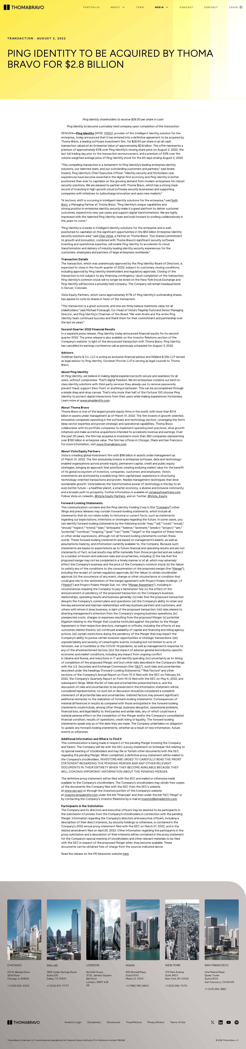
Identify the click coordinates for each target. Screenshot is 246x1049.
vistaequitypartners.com (164, 492)
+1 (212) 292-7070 (176, 985)
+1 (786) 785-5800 (137, 985)
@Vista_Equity (157, 496)
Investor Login (73, 1022)
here (126, 854)
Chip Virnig (106, 236)
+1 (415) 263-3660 (215, 989)
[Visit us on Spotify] (236, 1022)
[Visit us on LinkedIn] (220, 1022)
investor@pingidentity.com (159, 799)
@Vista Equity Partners (110, 496)
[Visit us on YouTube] (228, 1022)
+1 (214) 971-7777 (58, 985)
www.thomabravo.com (111, 444)
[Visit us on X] (212, 1022)
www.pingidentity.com (95, 400)
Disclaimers (94, 1022)
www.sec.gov (73, 790)
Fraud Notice (133, 1022)
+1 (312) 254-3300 (18, 985)
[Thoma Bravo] (23, 1022)
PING (108, 133)
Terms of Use (177, 1022)
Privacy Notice (155, 1022)
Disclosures (113, 1022)
